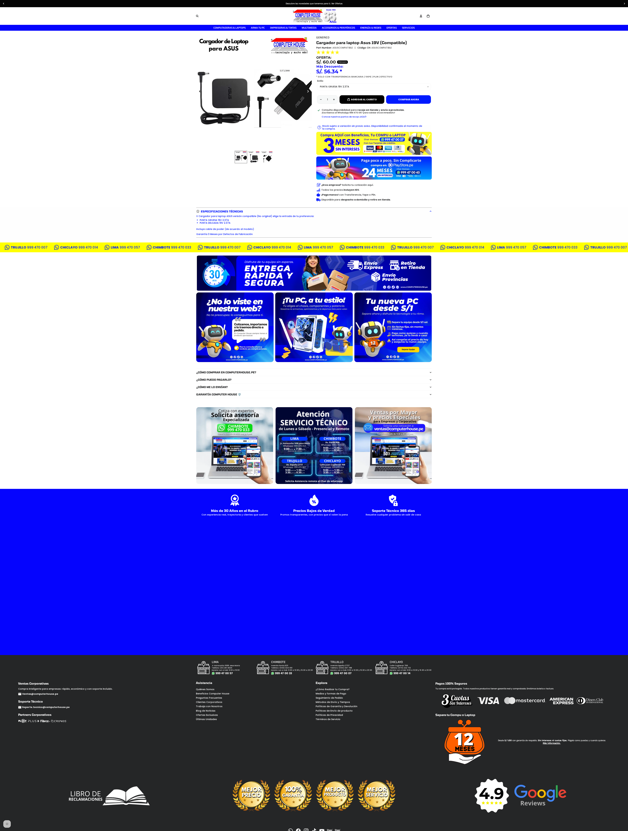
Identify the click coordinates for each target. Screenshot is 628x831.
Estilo (320, 81)
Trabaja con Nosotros (209, 706)
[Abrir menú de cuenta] (421, 16)
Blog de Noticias (205, 710)
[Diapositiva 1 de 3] (241, 157)
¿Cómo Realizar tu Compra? (332, 689)
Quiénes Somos (205, 689)
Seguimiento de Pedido (329, 697)
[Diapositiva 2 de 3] (254, 157)
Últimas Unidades (206, 719)
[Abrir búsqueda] (197, 16)
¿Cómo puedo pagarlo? (214, 379)
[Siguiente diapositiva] (624, 3)
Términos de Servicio (328, 719)
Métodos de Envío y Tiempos (333, 702)
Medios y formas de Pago (331, 693)
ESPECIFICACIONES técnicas (222, 211)
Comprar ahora (408, 99)
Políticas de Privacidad (329, 715)
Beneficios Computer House (212, 693)
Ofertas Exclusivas (207, 715)
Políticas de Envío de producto (334, 710)
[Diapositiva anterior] (3, 3)
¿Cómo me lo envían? (212, 387)
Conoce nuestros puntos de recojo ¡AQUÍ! (344, 116)
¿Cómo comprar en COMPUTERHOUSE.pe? (226, 372)
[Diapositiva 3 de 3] (267, 157)
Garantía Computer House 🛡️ (218, 394)
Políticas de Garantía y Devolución (336, 706)
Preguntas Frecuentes (209, 697)
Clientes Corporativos (209, 702)
